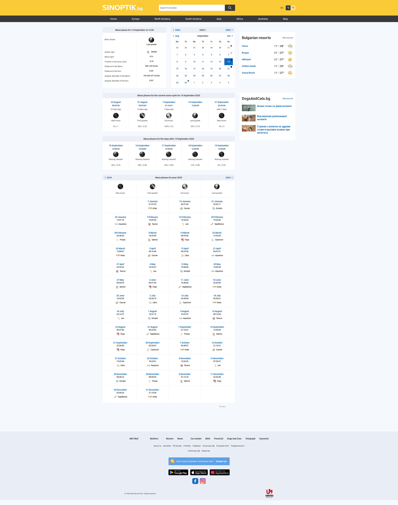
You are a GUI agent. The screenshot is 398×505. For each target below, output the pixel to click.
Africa (239, 18)
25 (177, 48)
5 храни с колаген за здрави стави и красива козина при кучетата (273, 129)
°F (293, 8)
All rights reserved (150, 493)
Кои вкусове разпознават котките (272, 118)
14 (228, 62)
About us (157, 446)
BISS (207, 438)
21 (228, 69)
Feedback (197, 446)
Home (113, 18)
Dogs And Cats (234, 438)
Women (170, 438)
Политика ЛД (208, 446)
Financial (218, 438)
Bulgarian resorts (256, 38)
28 (203, 48)
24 (194, 76)
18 (203, 69)
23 (186, 76)
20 (220, 69)
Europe (135, 18)
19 (211, 69)
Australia (263, 18)
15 (177, 69)
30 (220, 48)
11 (203, 62)
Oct (229, 36)
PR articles (177, 446)
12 (211, 62)
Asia (219, 18)
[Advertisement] (168, 415)
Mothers (154, 438)
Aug (177, 36)
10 (194, 62)
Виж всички (288, 38)
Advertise (167, 446)
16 (186, 69)
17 (194, 69)
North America (162, 18)
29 (211, 48)
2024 (177, 30)
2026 (228, 30)
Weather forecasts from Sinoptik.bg (124, 8)
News (180, 438)
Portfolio (187, 446)
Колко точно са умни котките (274, 106)
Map (285, 18)
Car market (196, 438)
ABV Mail (133, 438)
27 (194, 48)
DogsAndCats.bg (256, 98)
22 (177, 76)
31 (228, 48)
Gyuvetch (264, 438)
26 (186, 48)
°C (288, 8)
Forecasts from (222, 446)
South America (193, 18)
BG (281, 8)
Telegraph (250, 438)
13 (220, 62)
